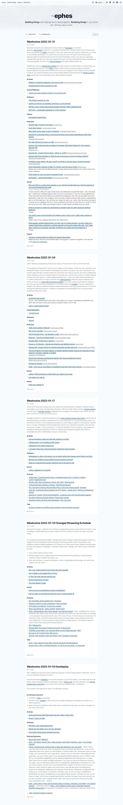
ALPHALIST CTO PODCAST (37, 355)
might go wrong (65, 279)
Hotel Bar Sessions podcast (42, 793)
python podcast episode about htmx (72, 418)
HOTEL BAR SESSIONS (50, 363)
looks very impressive (40, 241)
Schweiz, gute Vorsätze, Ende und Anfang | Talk (45, 635)
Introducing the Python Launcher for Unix (43, 86)
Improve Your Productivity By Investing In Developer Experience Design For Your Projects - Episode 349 (60, 146)
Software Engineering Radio (37, 158)
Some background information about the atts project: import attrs (51, 715)
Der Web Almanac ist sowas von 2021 (41, 142)
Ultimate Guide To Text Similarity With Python (44, 442)
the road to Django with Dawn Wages (41, 497)
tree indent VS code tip (36, 377)
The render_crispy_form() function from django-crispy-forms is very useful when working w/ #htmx (60, 216)
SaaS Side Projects (35, 128)
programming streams (49, 66)
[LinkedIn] (117, 2)
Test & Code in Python (49, 128)
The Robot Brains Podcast (68, 131)
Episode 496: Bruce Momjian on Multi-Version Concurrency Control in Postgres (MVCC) (58, 156)
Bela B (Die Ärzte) (35, 739)
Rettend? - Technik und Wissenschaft (41, 337)
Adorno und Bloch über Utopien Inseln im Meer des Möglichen (49, 747)
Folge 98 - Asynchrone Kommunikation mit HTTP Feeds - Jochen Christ (53, 490)
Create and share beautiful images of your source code (47, 93)
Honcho (31, 320)
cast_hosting (38, 50)
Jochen (19, 2)
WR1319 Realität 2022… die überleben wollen (44, 334)
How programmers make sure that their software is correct (49, 439)
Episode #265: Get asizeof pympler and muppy (44, 628)
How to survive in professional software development (47, 590)
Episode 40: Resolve (36, 363)
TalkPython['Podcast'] (63, 485)
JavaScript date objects (37, 298)
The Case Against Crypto (37, 583)
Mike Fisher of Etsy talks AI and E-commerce (44, 131)
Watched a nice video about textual (41, 725)
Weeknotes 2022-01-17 (41, 400)
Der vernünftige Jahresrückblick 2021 (41, 601)
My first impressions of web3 (38, 580)
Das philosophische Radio (60, 178)
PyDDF (51, 68)
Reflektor (45, 739)
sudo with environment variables (53, 282)
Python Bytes (58, 125)
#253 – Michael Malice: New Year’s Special (43, 611)
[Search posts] (93, 2)
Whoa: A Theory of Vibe (37, 718)
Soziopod (58, 601)
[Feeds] (106, 2)
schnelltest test (34, 313)
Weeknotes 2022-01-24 (41, 257)
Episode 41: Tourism (35, 495)
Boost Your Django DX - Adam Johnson (42, 609)
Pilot (30, 625)
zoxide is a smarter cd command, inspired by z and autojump (50, 103)
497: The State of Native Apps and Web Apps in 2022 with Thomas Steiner (54, 487)
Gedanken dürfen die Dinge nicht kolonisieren (44, 500)
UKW (78, 630)
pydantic (75, 284)
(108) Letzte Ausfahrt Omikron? (39, 328)
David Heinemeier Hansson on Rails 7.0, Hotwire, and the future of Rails (53, 167)
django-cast (68, 682)
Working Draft (69, 482)
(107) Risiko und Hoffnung (37, 606)
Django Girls (37, 625)
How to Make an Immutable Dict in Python (43, 573)
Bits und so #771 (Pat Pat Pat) (39, 633)
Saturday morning (44, 411)
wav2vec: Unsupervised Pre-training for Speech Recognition (49, 237)
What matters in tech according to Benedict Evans (46, 174)
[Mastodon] (110, 2)
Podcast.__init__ (33, 150)
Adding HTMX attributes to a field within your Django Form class (50, 374)
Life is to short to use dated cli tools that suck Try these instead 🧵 (51, 594)
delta (39, 698)
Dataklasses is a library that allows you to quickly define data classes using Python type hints (60, 456)
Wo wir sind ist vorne (61, 142)
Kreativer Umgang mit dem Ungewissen (42, 603)
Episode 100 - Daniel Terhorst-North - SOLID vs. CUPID (48, 153)
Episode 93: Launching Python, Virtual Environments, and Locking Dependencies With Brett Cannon (60, 136)
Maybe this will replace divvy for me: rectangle (45, 729)
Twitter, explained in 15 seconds (40, 470)
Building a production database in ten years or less (46, 82)
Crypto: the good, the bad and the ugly (42, 576)
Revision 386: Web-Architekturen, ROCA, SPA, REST (46, 482)
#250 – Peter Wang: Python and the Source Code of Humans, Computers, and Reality (57, 783)
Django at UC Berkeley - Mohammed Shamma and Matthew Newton (52, 344)
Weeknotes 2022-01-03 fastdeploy (48, 666)
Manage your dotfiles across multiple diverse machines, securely (51, 459)
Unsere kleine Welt (34, 163)
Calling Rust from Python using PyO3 (41, 446)
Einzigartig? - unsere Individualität (40, 178)
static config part (55, 61)
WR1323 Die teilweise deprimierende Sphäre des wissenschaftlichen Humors (55, 358)
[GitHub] (113, 2)
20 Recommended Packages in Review (42, 485)
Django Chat (79, 344)
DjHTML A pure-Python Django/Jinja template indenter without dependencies (55, 107)
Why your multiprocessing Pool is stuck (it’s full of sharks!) (48, 570)
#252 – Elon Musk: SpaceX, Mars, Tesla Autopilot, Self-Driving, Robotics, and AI (55, 742)
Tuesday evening (89, 409)
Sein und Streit (65, 500)
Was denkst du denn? (50, 331)
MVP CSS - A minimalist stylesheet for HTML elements (47, 110)
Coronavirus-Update (57, 328)
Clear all (95, 34)
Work (31, 793)
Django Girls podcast (62, 497)
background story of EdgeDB (73, 82)
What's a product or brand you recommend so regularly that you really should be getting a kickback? (60, 209)
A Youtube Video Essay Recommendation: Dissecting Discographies (52, 449)
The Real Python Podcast (36, 139)
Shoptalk (83, 487)
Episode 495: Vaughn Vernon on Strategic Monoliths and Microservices (53, 347)
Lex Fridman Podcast (89, 367)
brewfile (43, 700)
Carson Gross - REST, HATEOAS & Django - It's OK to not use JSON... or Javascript (57, 645)
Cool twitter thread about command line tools (44, 732)
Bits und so (53, 633)
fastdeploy (68, 48)
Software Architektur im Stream (77, 153)
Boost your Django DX (36, 385)
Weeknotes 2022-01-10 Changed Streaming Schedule (59, 522)
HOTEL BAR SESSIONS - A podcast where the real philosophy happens (67, 495)
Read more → (30, 246)
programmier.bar (40, 479)
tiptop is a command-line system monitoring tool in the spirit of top (51, 463)
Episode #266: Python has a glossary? (42, 341)
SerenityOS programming (37, 117)
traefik (44, 52)
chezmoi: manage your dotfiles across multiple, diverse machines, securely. (54, 507)
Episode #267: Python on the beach (41, 125)
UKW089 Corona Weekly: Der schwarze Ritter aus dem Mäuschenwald (52, 630)
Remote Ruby (82, 167)
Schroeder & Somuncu (69, 635)
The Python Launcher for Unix (39, 100)
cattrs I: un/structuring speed (39, 306)
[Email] (120, 2)
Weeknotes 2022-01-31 (41, 41)
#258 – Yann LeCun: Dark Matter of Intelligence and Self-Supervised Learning (55, 367)
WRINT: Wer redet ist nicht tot (69, 334)
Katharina (27, 2)
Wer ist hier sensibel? (36, 331)
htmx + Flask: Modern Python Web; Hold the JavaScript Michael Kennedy (53, 643)
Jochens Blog (11, 2)
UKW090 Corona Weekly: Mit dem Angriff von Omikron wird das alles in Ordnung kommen (59, 161)
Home (4, 2)
